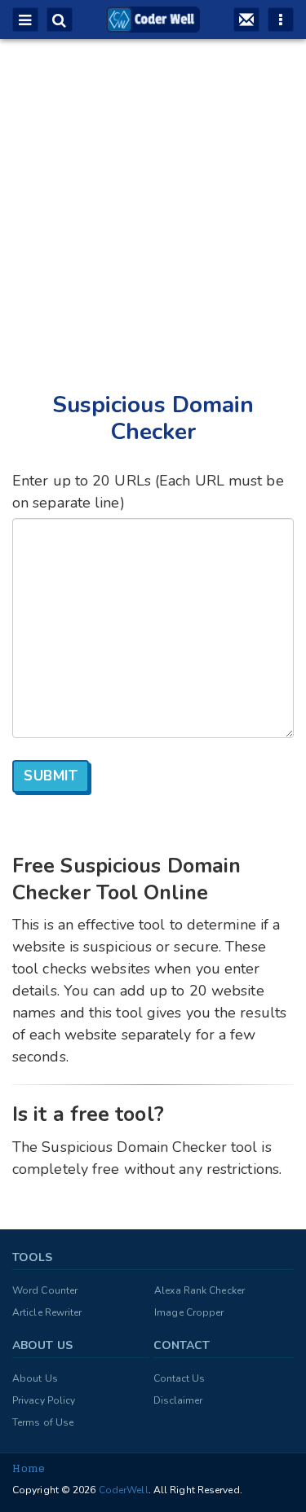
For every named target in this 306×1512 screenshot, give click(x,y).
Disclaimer (178, 1400)
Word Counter (45, 1290)
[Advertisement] (153, 198)
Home (28, 1468)
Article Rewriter (47, 1312)
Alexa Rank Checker (199, 1290)
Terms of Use (42, 1422)
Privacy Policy (43, 1400)
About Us (35, 1378)
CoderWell (122, 1490)
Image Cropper (189, 1312)
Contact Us (179, 1378)
